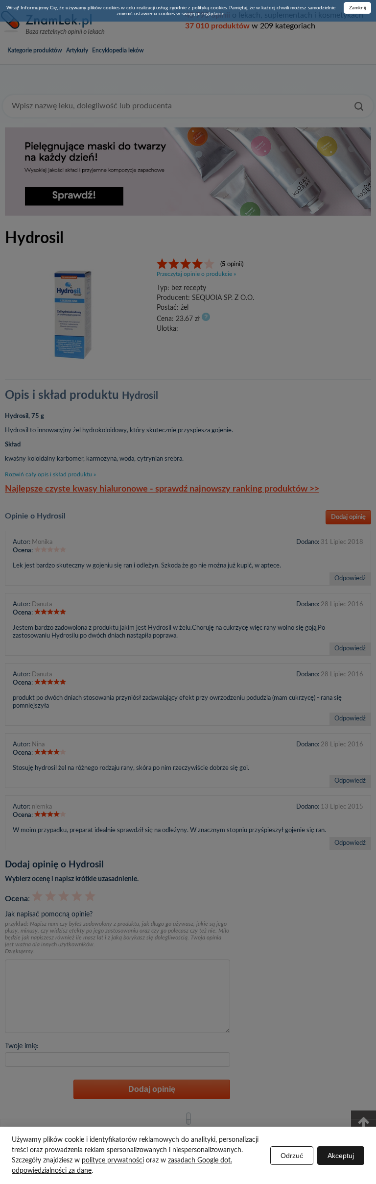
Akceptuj (341, 1155)
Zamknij (357, 7)
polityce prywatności (113, 1160)
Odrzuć (292, 1155)
